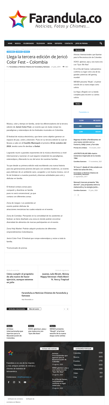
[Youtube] (25, 382)
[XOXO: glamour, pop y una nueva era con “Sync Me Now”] (37, 320)
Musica (18, 43)
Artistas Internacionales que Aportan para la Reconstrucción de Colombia (15, 333)
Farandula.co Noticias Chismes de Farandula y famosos (29, 67)
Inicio (8, 49)
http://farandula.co (27, 299)
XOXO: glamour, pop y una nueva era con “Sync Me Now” (37, 331)
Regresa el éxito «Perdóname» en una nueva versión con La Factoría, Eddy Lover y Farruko (87, 142)
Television (40, 43)
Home (10, 43)
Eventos (19, 52)
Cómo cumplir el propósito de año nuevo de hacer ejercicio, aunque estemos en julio (20, 278)
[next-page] (67, 309)
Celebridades (28, 43)
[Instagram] (14, 382)
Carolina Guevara (80, 161)
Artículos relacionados (17, 309)
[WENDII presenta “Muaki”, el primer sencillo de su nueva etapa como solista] (59, 320)
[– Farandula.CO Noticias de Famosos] (54, 20)
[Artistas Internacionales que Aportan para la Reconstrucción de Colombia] (16, 320)
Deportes (58, 43)
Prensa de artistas (80, 148)
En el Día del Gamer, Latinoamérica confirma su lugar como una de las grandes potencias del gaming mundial (87, 73)
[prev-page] (64, 309)
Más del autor (34, 309)
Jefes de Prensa (82, 43)
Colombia (16, 49)
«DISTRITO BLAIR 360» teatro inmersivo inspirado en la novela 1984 (87, 155)
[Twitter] (15, 77)
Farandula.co (84, 112)
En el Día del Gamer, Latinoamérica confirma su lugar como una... (60, 382)
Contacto (69, 43)
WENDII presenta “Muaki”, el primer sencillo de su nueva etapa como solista (58, 332)
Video (76, 373)
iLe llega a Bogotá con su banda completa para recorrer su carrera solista (86, 94)
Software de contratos (15, 399)
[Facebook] (9, 77)
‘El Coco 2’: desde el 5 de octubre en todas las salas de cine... (88, 168)
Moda (49, 43)
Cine (75, 377)
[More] (21, 77)
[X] (20, 382)
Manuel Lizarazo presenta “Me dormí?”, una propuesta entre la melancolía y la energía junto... (87, 184)
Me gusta (97, 120)
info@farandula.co (24, 377)
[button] (101, 43)
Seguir (98, 126)
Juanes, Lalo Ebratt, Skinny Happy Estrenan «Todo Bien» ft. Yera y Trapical (54, 276)
